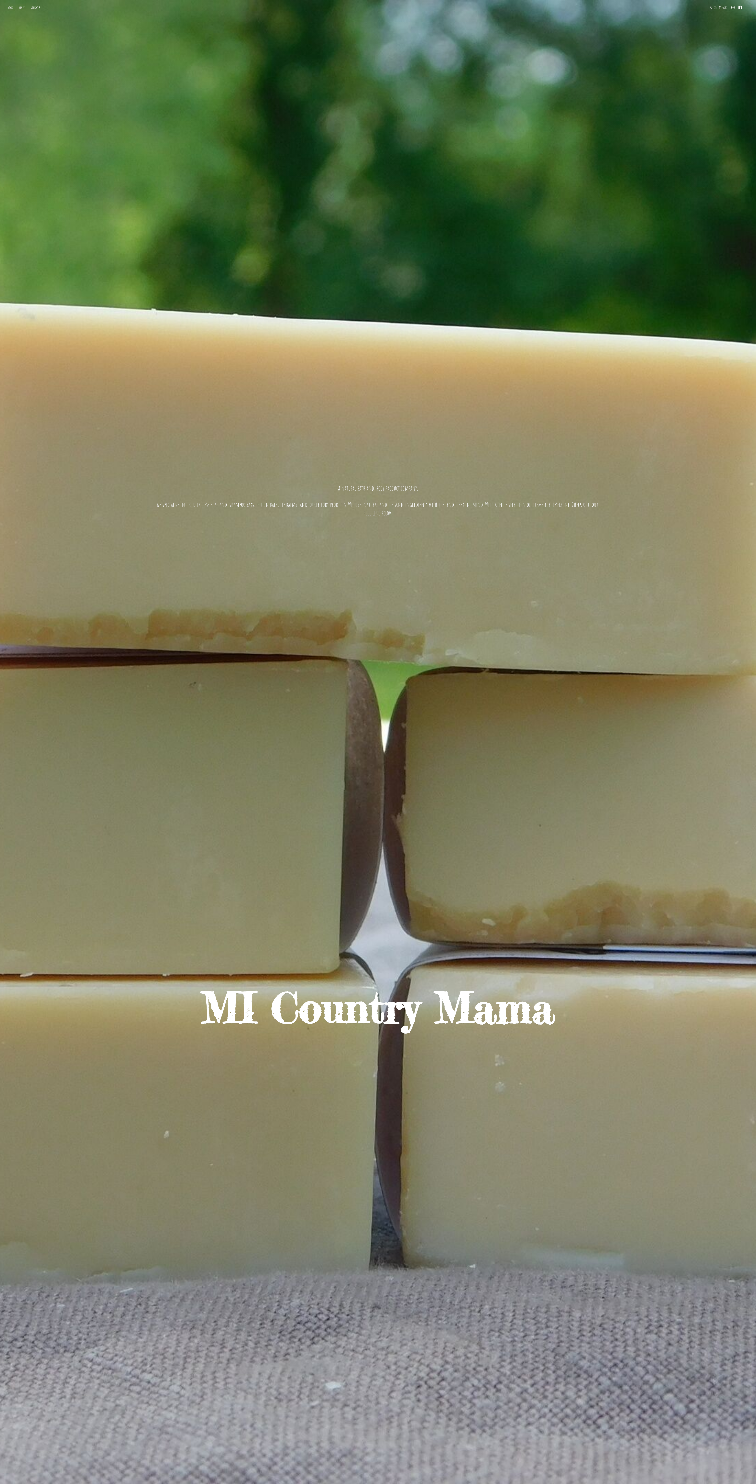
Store (10, 7)
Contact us (36, 7)
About (21, 7)
